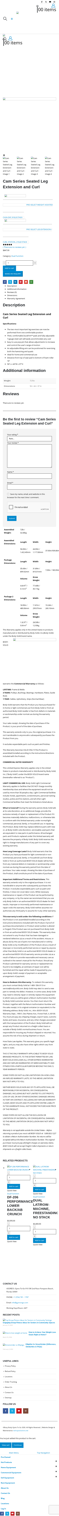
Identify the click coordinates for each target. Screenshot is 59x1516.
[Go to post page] (27, 1320)
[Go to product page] (18, 1168)
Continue (18, 1445)
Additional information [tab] (16, 289)
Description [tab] (12, 286)
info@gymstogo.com (20, 1302)
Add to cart (9, 268)
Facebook (5, 282)
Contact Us (9, 1392)
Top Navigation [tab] (43, 1452)
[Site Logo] (23, 19)
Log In (3, 1508)
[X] (46, 2)
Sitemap (8, 1397)
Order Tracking (11, 1382)
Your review (13, 443)
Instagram (25, 1411)
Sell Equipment (7, 1478)
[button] (5, 19)
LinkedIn (15, 282)
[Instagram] (54, 2)
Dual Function (17, 256)
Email (26, 282)
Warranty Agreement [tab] (16, 298)
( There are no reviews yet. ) (14, 247)
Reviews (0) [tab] (12, 292)
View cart (6, 1445)
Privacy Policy (10, 1366)
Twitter (10, 282)
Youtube (19, 1411)
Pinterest (21, 282)
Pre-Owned (5, 1457)
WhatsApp (31, 282)
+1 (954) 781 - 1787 (21, 1297)
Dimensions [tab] (12, 295)
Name (10, 472)
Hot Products (6, 1462)
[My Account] (53, 6)
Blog (3, 1498)
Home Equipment (8, 1467)
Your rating (12, 434)
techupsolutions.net (20, 1431)
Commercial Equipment (11, 1472)
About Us (8, 1387)
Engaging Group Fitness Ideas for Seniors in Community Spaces (29, 1323)
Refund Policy (10, 1371)
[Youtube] (50, 2)
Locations (8, 1376)
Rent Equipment (8, 1483)
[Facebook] (42, 2)
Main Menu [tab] (14, 1452)
